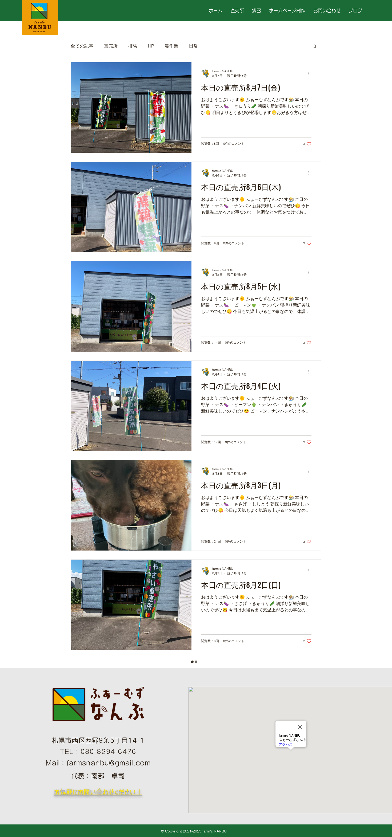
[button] (314, 46)
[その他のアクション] (310, 73)
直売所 (111, 46)
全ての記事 (82, 46)
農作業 (171, 46)
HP (151, 46)
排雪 (132, 46)
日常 (193, 46)
